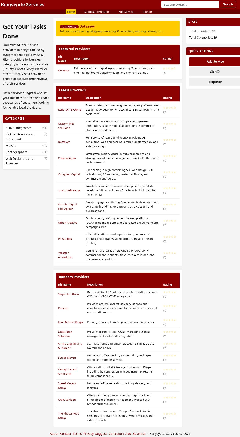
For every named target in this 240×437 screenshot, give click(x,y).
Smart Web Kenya (69, 190)
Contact (65, 434)
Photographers (26, 152)
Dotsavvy (87, 26)
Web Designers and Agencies (26, 161)
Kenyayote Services (22, 4)
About (54, 434)
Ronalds (63, 308)
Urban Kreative (67, 222)
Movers (26, 146)
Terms (77, 434)
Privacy (88, 434)
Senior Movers (67, 357)
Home (71, 11)
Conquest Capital (69, 174)
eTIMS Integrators (26, 128)
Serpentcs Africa (68, 294)
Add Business (135, 434)
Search (228, 4)
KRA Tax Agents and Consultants (26, 136)
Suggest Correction (96, 11)
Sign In (147, 11)
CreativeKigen (67, 158)
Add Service (125, 11)
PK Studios (65, 239)
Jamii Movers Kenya (70, 322)
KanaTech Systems (69, 109)
